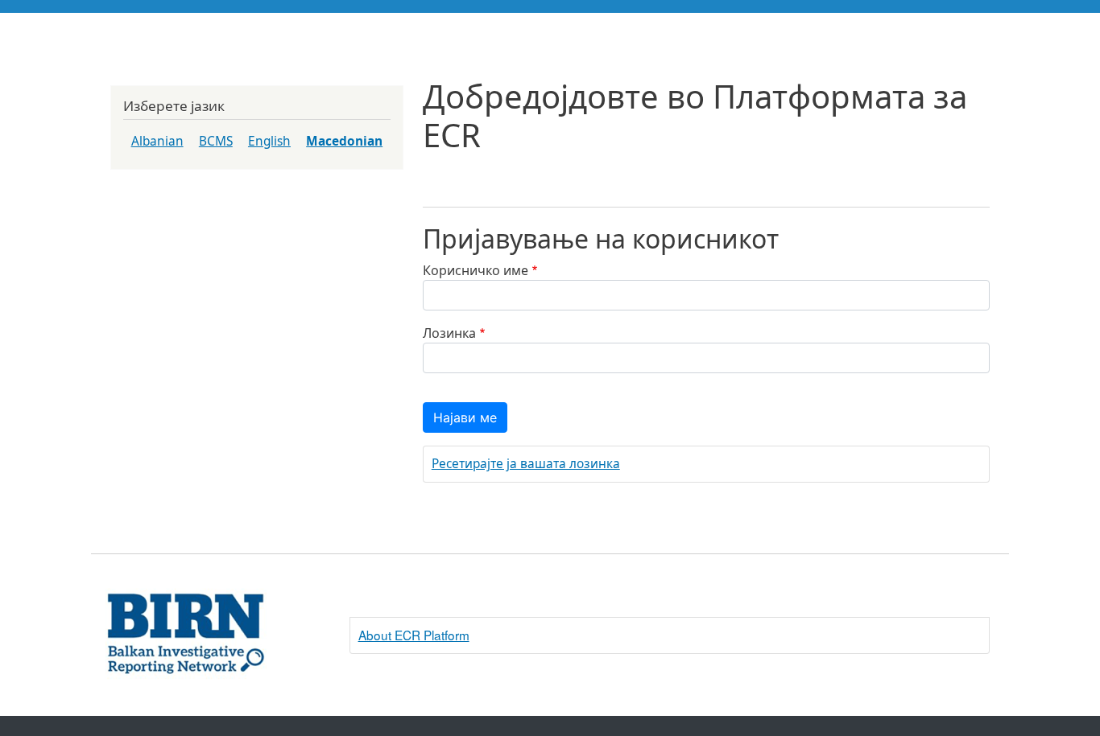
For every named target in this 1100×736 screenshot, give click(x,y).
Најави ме (465, 417)
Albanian (157, 141)
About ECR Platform (413, 634)
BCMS (216, 141)
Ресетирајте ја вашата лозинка (526, 463)
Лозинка (449, 333)
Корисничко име (475, 270)
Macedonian (344, 141)
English (269, 141)
